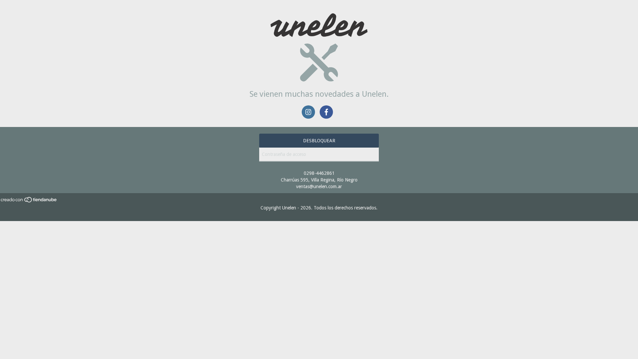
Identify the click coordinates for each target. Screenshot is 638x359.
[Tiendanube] (29, 201)
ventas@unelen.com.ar (319, 186)
